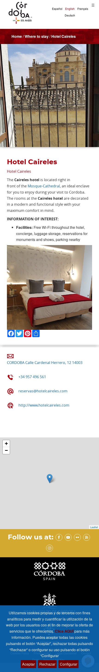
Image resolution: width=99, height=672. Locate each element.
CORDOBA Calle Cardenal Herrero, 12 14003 (44, 362)
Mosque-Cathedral (44, 185)
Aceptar (28, 664)
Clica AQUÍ (64, 631)
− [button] (6, 450)
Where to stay (37, 36)
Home (17, 36)
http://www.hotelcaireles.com (43, 405)
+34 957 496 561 (32, 376)
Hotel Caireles (63, 36)
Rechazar (47, 664)
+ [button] (6, 443)
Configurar (68, 664)
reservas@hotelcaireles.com (42, 390)
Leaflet (94, 527)
